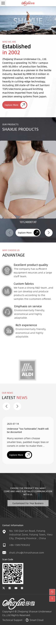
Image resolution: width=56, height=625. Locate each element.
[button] (49, 233)
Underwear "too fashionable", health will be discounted (28, 429)
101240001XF (28, 222)
